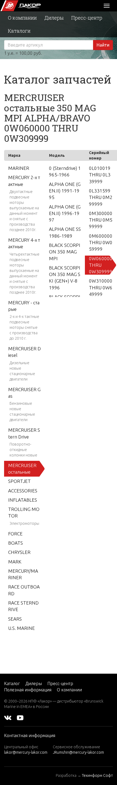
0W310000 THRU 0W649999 (100, 287)
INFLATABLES (22, 499)
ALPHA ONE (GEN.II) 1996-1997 (65, 213)
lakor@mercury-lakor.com (25, 752)
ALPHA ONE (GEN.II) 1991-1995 (65, 191)
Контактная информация (29, 735)
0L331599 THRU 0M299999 (100, 197)
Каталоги (19, 30)
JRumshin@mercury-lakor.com (78, 752)
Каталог (12, 683)
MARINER (18, 168)
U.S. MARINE (21, 628)
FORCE (15, 533)
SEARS (15, 618)
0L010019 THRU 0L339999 (99, 174)
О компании (22, 17)
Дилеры (54, 17)
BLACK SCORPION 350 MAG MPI (64, 252)
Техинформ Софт (97, 775)
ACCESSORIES (22, 490)
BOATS (15, 542)
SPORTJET (19, 481)
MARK (14, 561)
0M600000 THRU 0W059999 (100, 242)
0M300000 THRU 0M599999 (100, 220)
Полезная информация (27, 689)
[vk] (7, 717)
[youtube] (20, 717)
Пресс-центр (86, 17)
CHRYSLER (19, 552)
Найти (103, 44)
